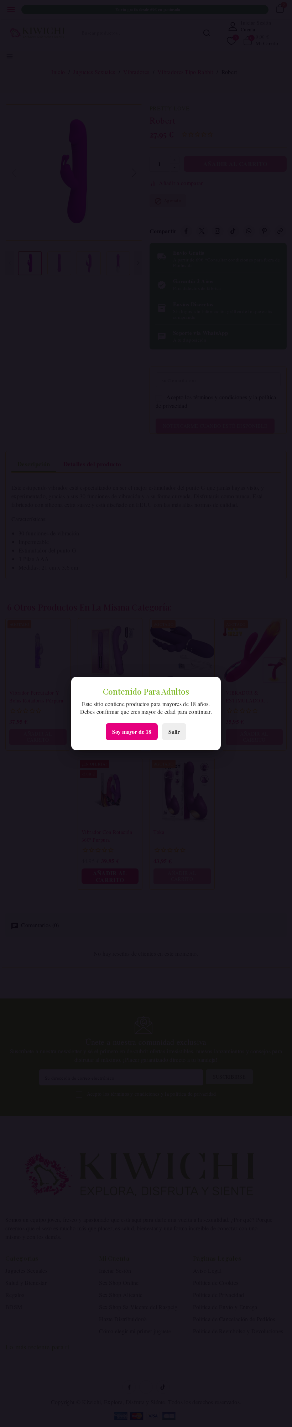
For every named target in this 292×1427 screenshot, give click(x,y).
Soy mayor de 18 (131, 731)
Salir (174, 731)
